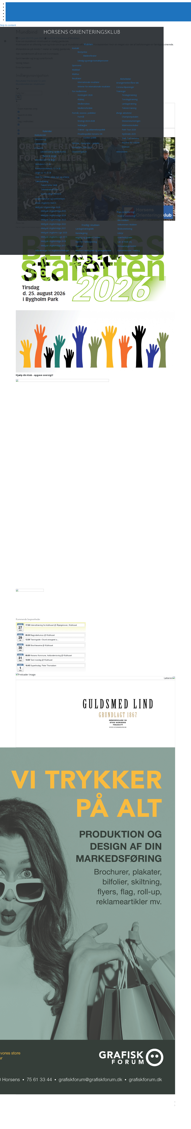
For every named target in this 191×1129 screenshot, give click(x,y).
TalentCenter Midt (49, 185)
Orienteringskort (79, 151)
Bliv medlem (123, 220)
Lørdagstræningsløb (85, 228)
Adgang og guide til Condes (88, 237)
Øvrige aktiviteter (124, 113)
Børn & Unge (49, 155)
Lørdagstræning (129, 103)
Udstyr (120, 233)
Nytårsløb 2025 (129, 134)
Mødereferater (89, 55)
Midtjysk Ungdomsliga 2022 (53, 224)
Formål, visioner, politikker (84, 113)
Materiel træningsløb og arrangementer (93, 250)
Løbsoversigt (40, 139)
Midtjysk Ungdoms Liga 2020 (54, 232)
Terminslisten (41, 143)
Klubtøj (81, 99)
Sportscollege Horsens (51, 193)
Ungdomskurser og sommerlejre (50, 198)
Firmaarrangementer (126, 246)
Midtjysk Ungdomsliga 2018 (53, 241)
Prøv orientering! (126, 212)
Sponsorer (76, 65)
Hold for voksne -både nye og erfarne (52, 177)
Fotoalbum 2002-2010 (82, 147)
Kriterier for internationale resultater (94, 86)
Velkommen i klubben (127, 224)
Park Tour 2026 (129, 129)
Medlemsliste (84, 103)
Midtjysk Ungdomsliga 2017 (53, 245)
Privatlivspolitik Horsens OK (90, 134)
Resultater (76, 78)
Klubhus (75, 74)
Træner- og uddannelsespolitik (91, 129)
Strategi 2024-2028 (86, 121)
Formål (81, 116)
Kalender (47, 131)
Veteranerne (121, 151)
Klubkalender (40, 135)
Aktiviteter (125, 78)
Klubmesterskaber (130, 125)
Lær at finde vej (124, 241)
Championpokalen (130, 116)
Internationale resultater (88, 82)
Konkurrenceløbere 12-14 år (48, 168)
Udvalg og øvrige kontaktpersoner (93, 60)
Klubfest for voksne (131, 142)
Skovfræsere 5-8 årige (45, 159)
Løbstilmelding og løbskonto (53, 151)
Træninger (121, 91)
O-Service (39, 148)
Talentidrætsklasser (50, 189)
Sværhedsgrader (124, 237)
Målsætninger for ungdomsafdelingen (52, 250)
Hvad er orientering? (126, 216)
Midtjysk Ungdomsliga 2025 (53, 211)
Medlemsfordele (85, 108)
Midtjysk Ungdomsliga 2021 (53, 228)
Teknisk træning (129, 108)
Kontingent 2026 (85, 95)
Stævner (79, 246)
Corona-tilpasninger (125, 87)
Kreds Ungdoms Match (45, 203)
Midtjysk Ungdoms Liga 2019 (54, 237)
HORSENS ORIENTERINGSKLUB (81, 32)
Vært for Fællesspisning (86, 241)
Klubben (88, 44)
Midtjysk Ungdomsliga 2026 (47, 207)
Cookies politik (89, 137)
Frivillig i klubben (90, 225)
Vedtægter (82, 125)
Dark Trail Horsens (130, 138)
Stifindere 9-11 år (43, 164)
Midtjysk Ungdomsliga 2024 (53, 215)
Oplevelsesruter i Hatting (128, 250)
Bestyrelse (82, 52)
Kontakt (75, 48)
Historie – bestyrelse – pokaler (85, 143)
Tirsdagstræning (129, 95)
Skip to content (8, 25)
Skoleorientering (124, 228)
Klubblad (76, 69)
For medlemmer (79, 91)
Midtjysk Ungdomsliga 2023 (53, 219)
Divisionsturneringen (131, 121)
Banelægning (81, 233)
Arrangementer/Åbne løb (127, 82)
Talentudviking (41, 181)
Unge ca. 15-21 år (43, 172)
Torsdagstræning (129, 99)
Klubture (125, 146)
